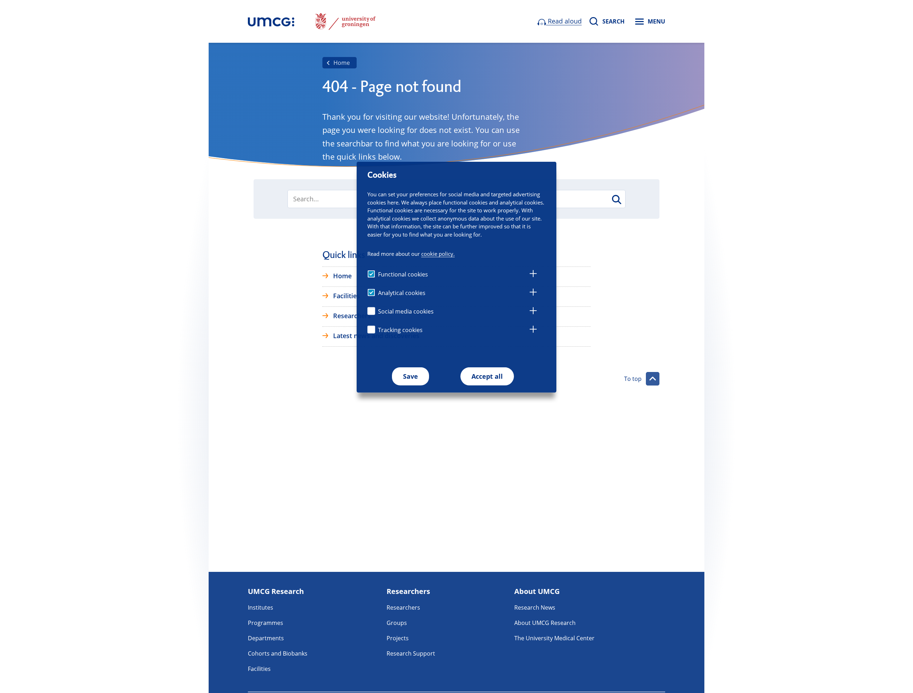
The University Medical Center (554, 638)
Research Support (411, 653)
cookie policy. (438, 253)
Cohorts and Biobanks (277, 653)
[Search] (616, 199)
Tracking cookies (400, 330)
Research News (534, 607)
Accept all (487, 376)
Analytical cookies (401, 293)
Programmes (265, 623)
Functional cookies (403, 274)
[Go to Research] (271, 21)
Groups (397, 623)
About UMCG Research (545, 623)
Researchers (403, 607)
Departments (266, 638)
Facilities (259, 669)
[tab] (533, 274)
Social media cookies (406, 311)
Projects (398, 638)
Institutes (260, 607)
